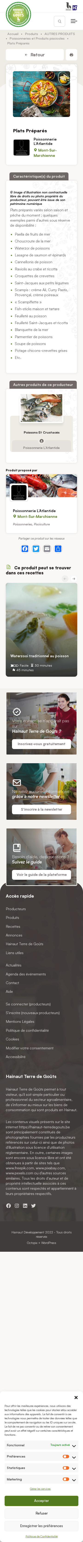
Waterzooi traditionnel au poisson (39, 656)
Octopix (32, 1243)
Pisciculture (42, 524)
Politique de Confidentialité (42, 1536)
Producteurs (16, 908)
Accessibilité (16, 1056)
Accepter (41, 1501)
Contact (12, 982)
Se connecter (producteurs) (28, 1004)
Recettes (13, 926)
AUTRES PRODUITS (59, 34)
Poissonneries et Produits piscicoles (37, 38)
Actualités (13, 965)
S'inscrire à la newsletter (41, 809)
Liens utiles (15, 952)
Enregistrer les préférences (41, 1526)
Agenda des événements (26, 974)
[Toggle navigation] (74, 21)
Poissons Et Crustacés (41, 432)
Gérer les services (40, 1488)
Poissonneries (22, 524)
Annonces (14, 935)
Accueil (12, 34)
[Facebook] (25, 548)
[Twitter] (36, 548)
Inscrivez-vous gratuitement (41, 744)
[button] (76, 1397)
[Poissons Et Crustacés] (41, 408)
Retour (37, 54)
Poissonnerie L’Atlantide (45, 141)
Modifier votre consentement (29, 1047)
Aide (9, 991)
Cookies (12, 1039)
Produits (31, 34)
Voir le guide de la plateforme (42, 874)
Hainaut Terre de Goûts (24, 944)
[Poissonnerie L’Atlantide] (41, 485)
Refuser (42, 1513)
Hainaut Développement (28, 1232)
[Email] (47, 548)
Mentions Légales (20, 1021)
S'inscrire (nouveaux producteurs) (33, 1012)
